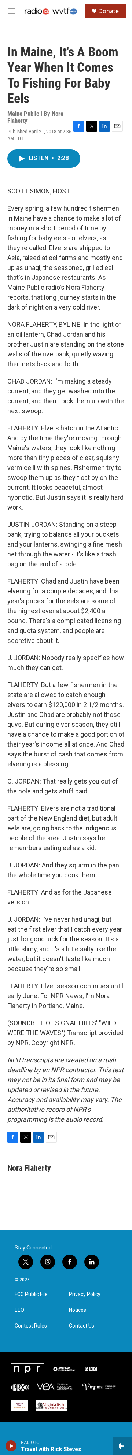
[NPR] (27, 1368)
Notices (77, 1310)
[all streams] (122, 1446)
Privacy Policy (84, 1294)
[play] (11, 1446)
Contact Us (81, 1326)
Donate (108, 11)
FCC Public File (31, 1294)
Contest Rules (31, 1326)
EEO (19, 1310)
